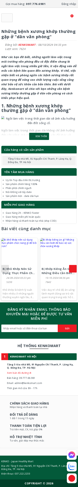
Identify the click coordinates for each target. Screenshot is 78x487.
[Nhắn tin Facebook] (72, 455)
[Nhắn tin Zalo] (72, 466)
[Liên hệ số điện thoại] (72, 478)
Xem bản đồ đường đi (19, 372)
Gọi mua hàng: (26, 4)
